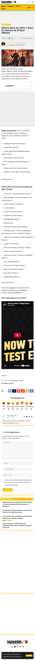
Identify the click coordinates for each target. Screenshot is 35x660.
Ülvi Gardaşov (10, 43)
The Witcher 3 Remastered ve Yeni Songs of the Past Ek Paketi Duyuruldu (17, 511)
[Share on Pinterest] (18, 391)
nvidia (21, 381)
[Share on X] (9, 38)
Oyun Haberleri (6, 24)
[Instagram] (18, 646)
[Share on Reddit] (23, 391)
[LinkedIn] (32, 416)
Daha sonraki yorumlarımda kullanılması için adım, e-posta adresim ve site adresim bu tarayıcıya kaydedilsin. (18, 482)
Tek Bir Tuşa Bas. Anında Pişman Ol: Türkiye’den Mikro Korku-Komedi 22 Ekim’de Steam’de (17, 526)
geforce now (14, 381)
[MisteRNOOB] (17, 642)
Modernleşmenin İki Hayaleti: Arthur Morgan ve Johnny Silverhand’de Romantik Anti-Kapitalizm (17, 504)
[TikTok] (29, 416)
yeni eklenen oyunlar (7, 383)
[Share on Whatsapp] (12, 38)
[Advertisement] (17, 16)
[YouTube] (27, 416)
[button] (29, 656)
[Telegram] (23, 646)
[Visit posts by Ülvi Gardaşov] (4, 416)
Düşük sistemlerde (8, 131)
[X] (24, 416)
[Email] (27, 391)
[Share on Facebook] (6, 38)
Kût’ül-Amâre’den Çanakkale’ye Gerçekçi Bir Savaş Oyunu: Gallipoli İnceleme (16, 517)
